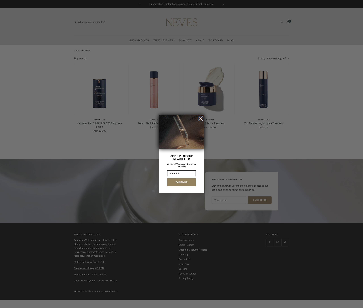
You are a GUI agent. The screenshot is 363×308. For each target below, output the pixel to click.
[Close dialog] (200, 118)
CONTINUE (182, 182)
